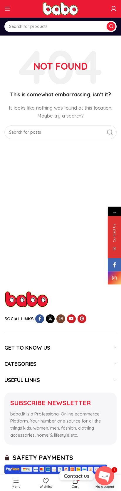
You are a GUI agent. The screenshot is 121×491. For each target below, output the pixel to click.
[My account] (114, 9)
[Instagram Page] (114, 277)
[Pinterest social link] (82, 318)
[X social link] (50, 318)
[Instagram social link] (60, 318)
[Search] (111, 26)
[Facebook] (114, 264)
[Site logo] (60, 8)
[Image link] (26, 298)
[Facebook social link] (39, 318)
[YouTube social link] (71, 318)
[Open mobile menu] (7, 9)
